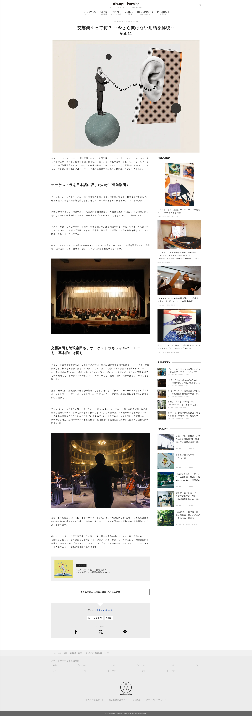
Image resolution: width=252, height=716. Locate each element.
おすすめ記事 (118, 21)
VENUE (129, 13)
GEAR (103, 13)
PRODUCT (163, 13)
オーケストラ (95, 618)
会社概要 (137, 700)
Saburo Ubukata (104, 610)
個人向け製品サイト (95, 700)
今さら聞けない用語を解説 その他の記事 (100, 592)
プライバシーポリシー (156, 700)
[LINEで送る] (125, 632)
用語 (109, 618)
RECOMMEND (145, 13)
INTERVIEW (89, 13)
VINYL (116, 13)
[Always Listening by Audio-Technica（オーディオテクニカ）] (126, 694)
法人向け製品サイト (118, 700)
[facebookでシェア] (76, 632)
